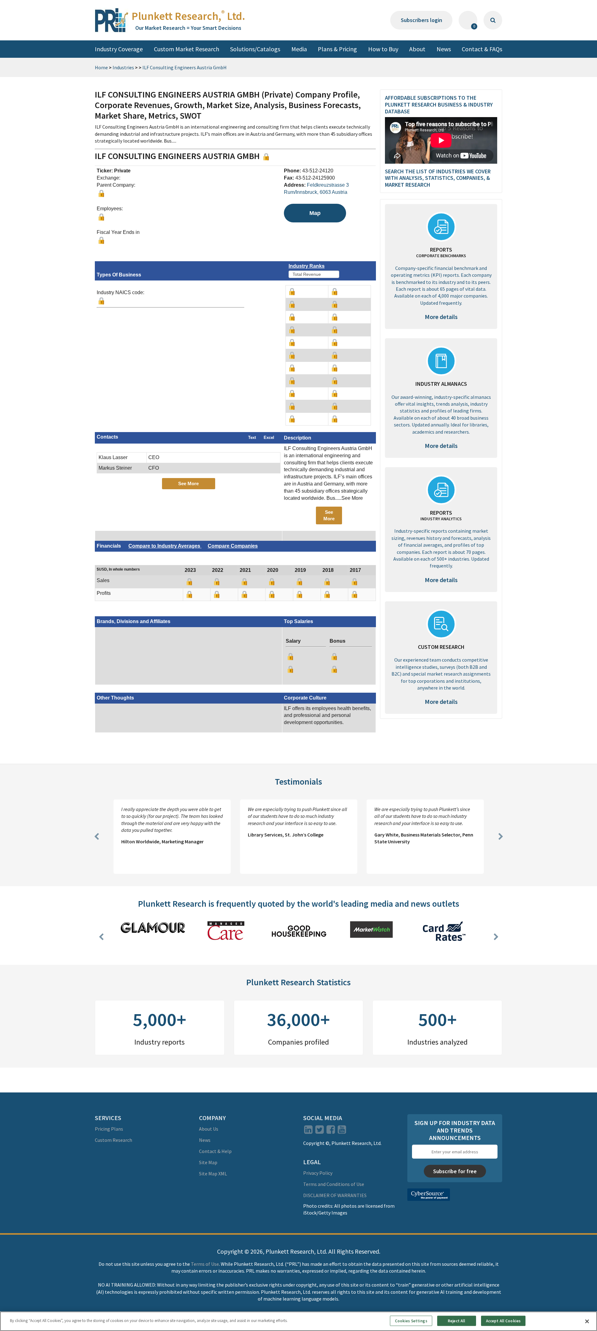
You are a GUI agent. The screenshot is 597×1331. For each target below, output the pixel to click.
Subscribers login (421, 20)
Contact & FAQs (482, 49)
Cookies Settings (411, 1320)
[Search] (493, 20)
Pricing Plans (109, 1129)
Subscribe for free (455, 1171)
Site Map (208, 1162)
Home (101, 67)
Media (299, 49)
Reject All (456, 1320)
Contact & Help (215, 1151)
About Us (208, 1129)
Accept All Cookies (503, 1320)
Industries (123, 67)
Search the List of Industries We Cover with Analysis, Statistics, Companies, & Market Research (438, 178)
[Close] (587, 1321)
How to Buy (383, 49)
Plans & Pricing (337, 49)
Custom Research (113, 1140)
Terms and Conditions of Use (333, 1184)
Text (252, 437)
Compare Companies (233, 546)
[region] (298, 1321)
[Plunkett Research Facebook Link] (331, 1131)
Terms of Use (205, 1264)
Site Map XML (213, 1173)
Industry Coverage (119, 49)
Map (315, 213)
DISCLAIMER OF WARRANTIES (335, 1195)
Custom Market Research (186, 49)
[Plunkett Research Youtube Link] (342, 1131)
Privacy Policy (317, 1173)
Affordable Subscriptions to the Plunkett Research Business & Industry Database (439, 104)
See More (188, 483)
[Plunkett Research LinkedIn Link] (308, 1131)
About (417, 49)
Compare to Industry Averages (164, 546)
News (444, 49)
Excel (269, 437)
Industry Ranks (307, 266)
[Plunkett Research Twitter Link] (320, 1131)
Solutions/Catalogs (255, 49)
